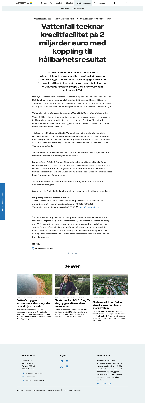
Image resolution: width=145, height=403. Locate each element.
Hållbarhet (69, 3)
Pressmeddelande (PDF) (44, 248)
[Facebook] (69, 253)
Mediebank (65, 8)
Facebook (62, 361)
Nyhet (19, 297)
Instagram (67, 367)
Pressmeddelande (42, 19)
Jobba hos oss (99, 3)
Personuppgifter (39, 390)
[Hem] (24, 3)
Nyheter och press (83, 3)
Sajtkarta (77, 390)
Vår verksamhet (56, 3)
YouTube (62, 367)
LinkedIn (67, 361)
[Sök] (127, 3)
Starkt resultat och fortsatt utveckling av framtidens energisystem (108, 305)
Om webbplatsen (24, 390)
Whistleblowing (54, 390)
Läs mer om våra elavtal (34, 380)
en (116, 3)
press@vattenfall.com (89, 207)
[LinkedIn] (72, 253)
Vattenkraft (28, 297)
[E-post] (76, 253)
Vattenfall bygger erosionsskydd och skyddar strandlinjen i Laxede (33, 303)
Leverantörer (30, 377)
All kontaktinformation (33, 373)
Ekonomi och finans (64, 19)
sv (119, 3)
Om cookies (67, 390)
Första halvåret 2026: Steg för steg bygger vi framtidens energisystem (72, 303)
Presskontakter (78, 8)
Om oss (44, 3)
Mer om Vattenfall (104, 384)
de (122, 3)
